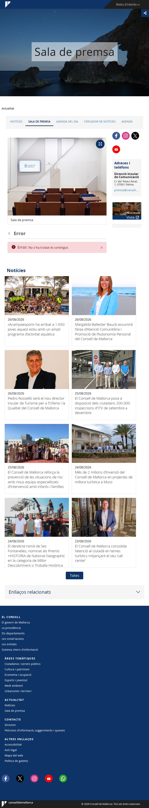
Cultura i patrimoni (17, 669)
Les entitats (9, 644)
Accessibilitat (13, 744)
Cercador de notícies (100, 121)
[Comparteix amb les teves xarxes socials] (145, 13)
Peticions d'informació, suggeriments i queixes (35, 730)
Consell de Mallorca (13, 804)
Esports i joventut (16, 680)
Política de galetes (16, 761)
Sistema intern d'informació (20, 649)
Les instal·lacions (13, 639)
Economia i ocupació (18, 675)
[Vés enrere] (10, 233)
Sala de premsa (39, 121)
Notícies (16, 121)
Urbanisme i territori (18, 691)
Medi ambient (14, 685)
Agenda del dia (67, 121)
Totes (74, 575)
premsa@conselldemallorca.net (126, 190)
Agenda (127, 121)
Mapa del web (14, 755)
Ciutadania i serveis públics (23, 664)
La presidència (11, 628)
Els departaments (13, 633)
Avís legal (11, 750)
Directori (10, 725)
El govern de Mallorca (16, 622)
